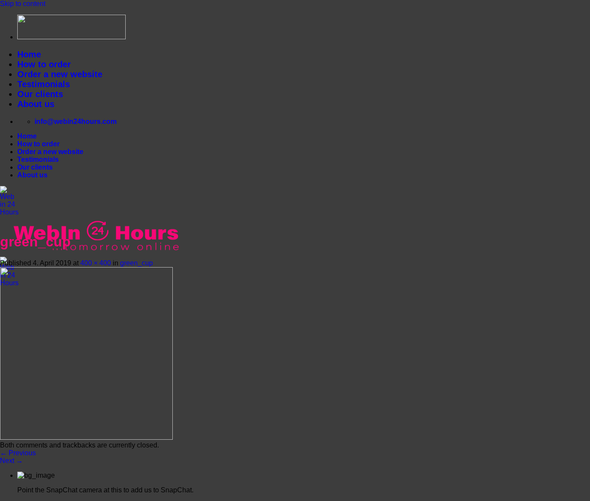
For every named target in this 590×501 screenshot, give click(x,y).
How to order (44, 64)
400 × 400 (95, 263)
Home (29, 54)
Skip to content (22, 3)
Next (11, 460)
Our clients (40, 94)
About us (35, 104)
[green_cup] (86, 437)
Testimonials (43, 84)
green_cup (136, 263)
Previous (18, 453)
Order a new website (59, 74)
